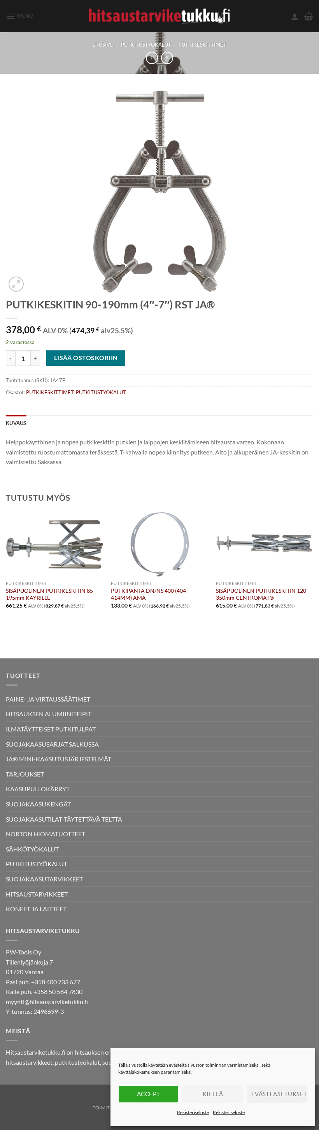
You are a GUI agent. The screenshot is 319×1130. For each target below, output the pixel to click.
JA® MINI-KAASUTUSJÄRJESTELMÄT (58, 759)
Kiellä (213, 1093)
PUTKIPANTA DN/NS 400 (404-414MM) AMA (149, 594)
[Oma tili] (295, 16)
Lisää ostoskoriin (86, 357)
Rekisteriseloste (193, 1112)
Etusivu (103, 45)
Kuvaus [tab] (16, 423)
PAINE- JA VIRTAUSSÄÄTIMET (48, 699)
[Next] (313, 570)
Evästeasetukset (279, 1093)
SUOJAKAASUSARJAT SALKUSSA (52, 744)
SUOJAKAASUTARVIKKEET (44, 879)
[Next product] (152, 58)
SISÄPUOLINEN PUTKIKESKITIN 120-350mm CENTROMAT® (262, 594)
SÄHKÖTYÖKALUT (32, 849)
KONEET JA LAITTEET (36, 908)
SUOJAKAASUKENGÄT (38, 804)
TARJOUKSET (25, 774)
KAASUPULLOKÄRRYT (38, 788)
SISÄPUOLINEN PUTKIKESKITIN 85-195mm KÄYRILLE (50, 594)
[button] (19, 16)
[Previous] (6, 570)
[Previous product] (167, 58)
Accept (148, 1093)
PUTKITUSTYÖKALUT (146, 45)
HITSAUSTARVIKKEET (37, 894)
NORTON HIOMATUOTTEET (45, 833)
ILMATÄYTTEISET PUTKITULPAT (51, 729)
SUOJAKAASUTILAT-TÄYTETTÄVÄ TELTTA (64, 819)
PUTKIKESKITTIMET (202, 45)
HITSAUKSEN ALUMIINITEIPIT (48, 713)
